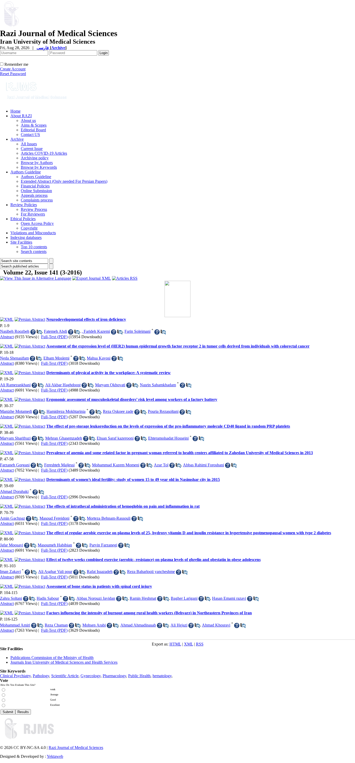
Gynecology (91, 676)
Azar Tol (161, 465)
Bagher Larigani (184, 598)
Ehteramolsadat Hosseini (168, 438)
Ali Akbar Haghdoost (63, 385)
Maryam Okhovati (110, 385)
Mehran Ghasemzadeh (63, 438)
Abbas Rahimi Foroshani (203, 465)
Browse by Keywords (39, 167)
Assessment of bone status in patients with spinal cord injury (99, 586)
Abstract (7, 337)
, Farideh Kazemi (96, 331)
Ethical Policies (23, 219)
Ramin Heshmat (143, 598)
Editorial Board (33, 130)
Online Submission (36, 190)
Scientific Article (64, 676)
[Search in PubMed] (39, 332)
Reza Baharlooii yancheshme (151, 571)
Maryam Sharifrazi (15, 438)
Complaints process (37, 200)
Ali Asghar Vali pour (55, 571)
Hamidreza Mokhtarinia (66, 411)
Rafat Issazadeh (100, 571)
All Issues (29, 144)
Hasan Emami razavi (229, 598)
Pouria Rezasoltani (163, 411)
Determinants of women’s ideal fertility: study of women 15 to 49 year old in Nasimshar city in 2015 (133, 479)
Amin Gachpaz (12, 518)
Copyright (29, 228)
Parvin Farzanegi (103, 545)
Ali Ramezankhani (15, 385)
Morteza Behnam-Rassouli (108, 518)
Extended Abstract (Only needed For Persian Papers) (64, 181)
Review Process (34, 209)
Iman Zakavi (10, 571)
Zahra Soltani (11, 598)
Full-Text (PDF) (54, 337)
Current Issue (32, 148)
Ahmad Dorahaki (14, 491)
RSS (199, 644)
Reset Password (13, 73)
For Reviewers (33, 214)
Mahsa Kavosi (98, 358)
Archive (17, 139)
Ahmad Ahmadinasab (138, 625)
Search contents (34, 251)
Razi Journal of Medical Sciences (76, 747)
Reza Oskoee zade (118, 411)
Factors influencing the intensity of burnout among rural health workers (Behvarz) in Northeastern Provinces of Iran (149, 613)
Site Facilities (21, 242)
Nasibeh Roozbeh (14, 331)
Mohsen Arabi (94, 625)
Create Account (12, 69)
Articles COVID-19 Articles (44, 153)
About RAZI (21, 116)
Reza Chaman (56, 625)
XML (188, 644)
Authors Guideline (25, 172)
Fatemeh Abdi (55, 331)
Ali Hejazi (178, 625)
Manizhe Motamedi (16, 411)
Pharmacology (114, 676)
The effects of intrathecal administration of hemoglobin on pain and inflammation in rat (123, 506)
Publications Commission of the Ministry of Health (52, 657)
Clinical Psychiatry (15, 676)
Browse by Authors (37, 162)
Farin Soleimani (137, 331)
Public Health (139, 676)
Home (15, 111)
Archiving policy (35, 158)
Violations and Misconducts (33, 233)
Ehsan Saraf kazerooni (115, 438)
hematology (162, 676)
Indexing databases (26, 237)
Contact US (30, 134)
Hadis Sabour (48, 598)
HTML (175, 644)
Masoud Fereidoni (54, 518)
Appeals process (34, 195)
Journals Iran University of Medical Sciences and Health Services (63, 662)
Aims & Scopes (34, 125)
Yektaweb (55, 756)
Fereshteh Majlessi (59, 465)
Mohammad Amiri (15, 625)
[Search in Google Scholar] (33, 332)
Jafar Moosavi (11, 545)
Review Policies (23, 205)
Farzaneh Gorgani (15, 465)
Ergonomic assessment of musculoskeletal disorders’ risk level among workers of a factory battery (131, 399)
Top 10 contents (34, 247)
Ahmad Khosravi (216, 625)
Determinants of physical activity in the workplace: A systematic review (108, 372)
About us (28, 120)
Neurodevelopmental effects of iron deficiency (86, 319)
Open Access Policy (37, 223)
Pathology (41, 676)
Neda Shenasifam (14, 358)
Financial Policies (35, 186)
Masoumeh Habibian (55, 545)
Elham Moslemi (56, 358)
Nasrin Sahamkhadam (158, 385)
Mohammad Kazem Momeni (115, 465)
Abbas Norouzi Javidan (95, 598)
